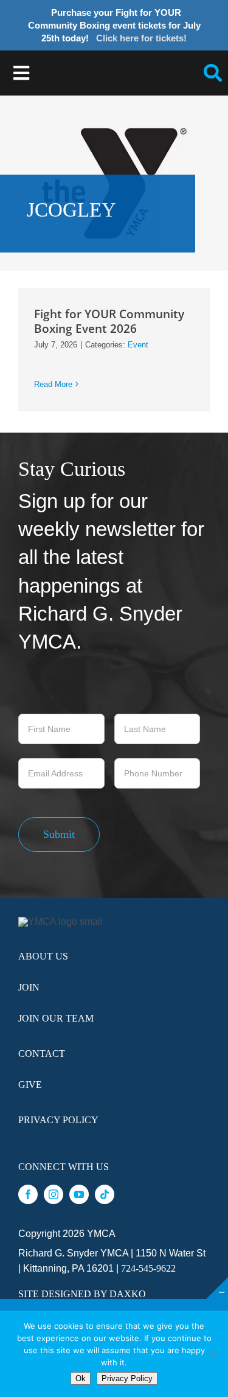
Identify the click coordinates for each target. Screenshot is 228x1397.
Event (138, 344)
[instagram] (53, 1194)
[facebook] (28, 1194)
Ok (80, 1378)
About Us (43, 956)
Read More (53, 384)
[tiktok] (104, 1194)
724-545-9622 (148, 1268)
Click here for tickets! (141, 38)
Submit (59, 834)
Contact (41, 1053)
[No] (213, 1354)
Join (29, 987)
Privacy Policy (58, 1120)
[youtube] (79, 1194)
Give (30, 1084)
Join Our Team (56, 1018)
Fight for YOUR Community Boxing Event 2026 (109, 321)
